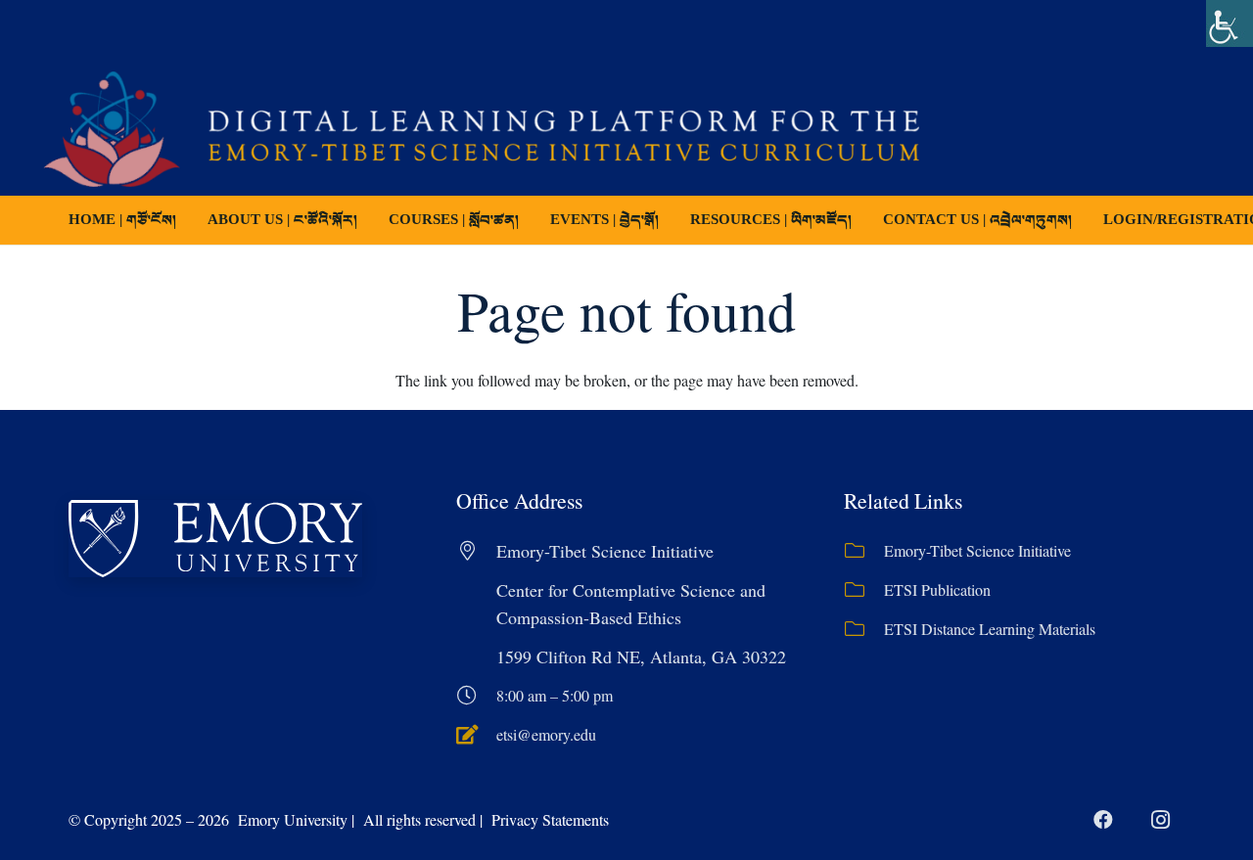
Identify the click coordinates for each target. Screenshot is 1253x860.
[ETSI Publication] (864, 590)
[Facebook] (1103, 819)
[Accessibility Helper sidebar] (1229, 23)
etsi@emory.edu (546, 734)
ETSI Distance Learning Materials (989, 628)
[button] (532, 220)
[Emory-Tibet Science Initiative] (864, 551)
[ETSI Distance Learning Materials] (864, 629)
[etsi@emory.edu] (476, 735)
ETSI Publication (937, 589)
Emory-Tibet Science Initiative (977, 550)
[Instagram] (1160, 819)
